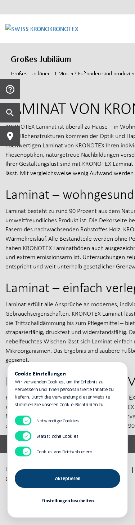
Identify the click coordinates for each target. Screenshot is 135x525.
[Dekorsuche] (10, 113)
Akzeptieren (67, 478)
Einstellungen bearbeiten (67, 500)
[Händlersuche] (10, 136)
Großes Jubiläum (41, 58)
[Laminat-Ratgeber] (10, 89)
